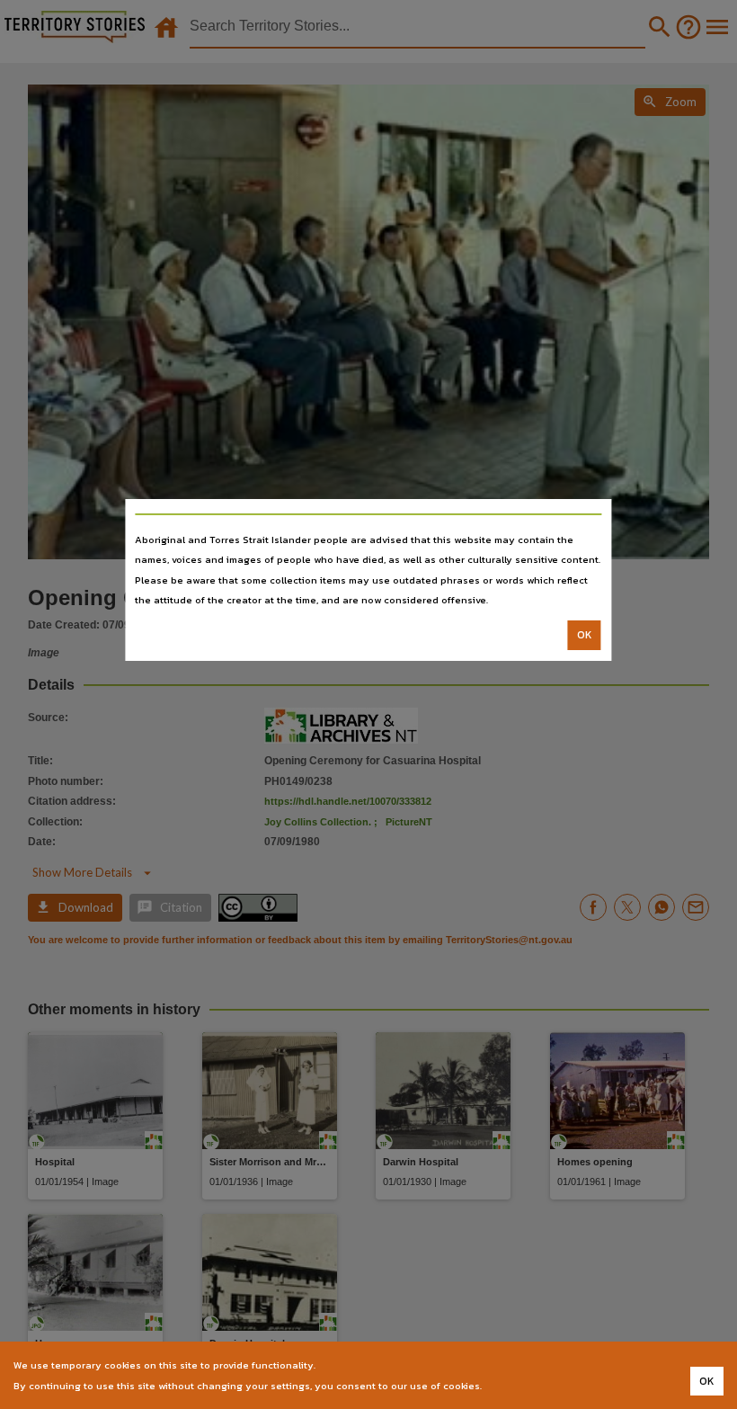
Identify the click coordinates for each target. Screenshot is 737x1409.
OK (584, 635)
